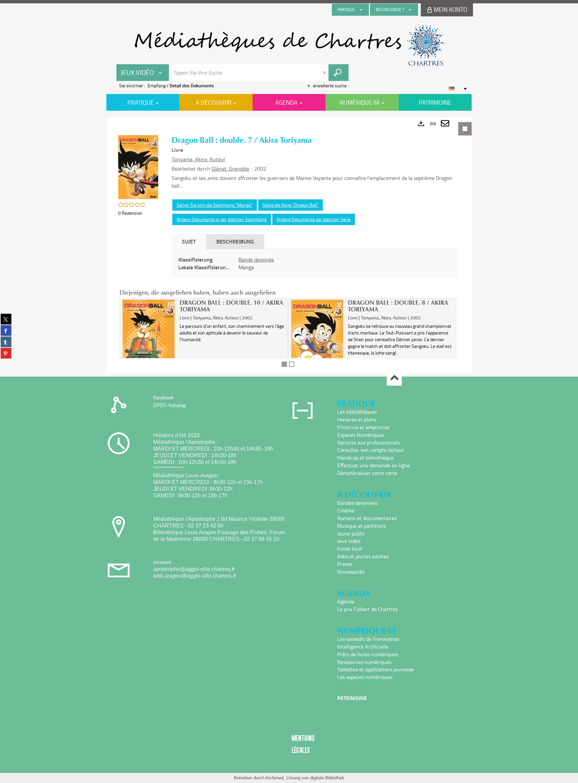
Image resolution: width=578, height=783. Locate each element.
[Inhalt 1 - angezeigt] (284, 364)
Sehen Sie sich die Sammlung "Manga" (215, 205)
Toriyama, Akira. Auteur (198, 159)
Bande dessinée (256, 259)
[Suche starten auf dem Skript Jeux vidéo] (338, 72)
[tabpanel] (289, 245)
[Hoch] (394, 378)
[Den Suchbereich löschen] (325, 72)
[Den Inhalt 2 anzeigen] (291, 364)
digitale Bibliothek (327, 777)
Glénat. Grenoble (230, 168)
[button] (138, 166)
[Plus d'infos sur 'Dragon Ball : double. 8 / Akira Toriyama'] (317, 341)
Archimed (274, 777)
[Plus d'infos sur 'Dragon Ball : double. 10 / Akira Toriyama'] (148, 341)
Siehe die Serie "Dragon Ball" (290, 205)
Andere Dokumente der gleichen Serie (314, 219)
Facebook (163, 397)
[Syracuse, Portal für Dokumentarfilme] (289, 45)
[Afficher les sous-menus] (361, 10)
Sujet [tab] (189, 241)
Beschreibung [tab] (235, 241)
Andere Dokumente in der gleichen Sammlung (222, 219)
